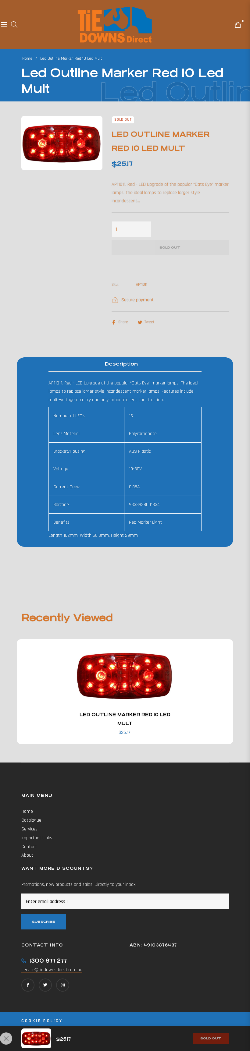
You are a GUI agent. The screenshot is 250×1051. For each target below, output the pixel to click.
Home (27, 58)
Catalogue (31, 820)
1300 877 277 (48, 960)
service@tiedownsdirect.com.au (51, 970)
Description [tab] (121, 364)
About (27, 855)
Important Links (36, 838)
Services (29, 829)
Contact (29, 847)
